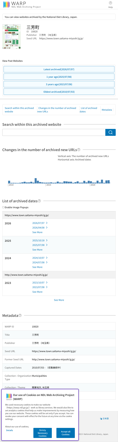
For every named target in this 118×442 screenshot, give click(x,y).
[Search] (110, 132)
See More (37, 232)
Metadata (107, 109)
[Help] (78, 149)
